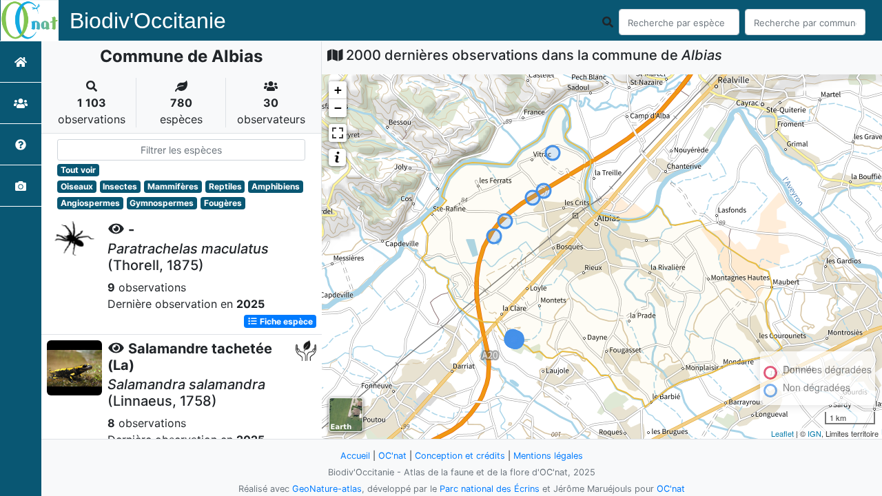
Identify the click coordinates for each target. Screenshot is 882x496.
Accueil (355, 456)
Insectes (120, 186)
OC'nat (392, 456)
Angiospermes (90, 203)
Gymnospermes (162, 203)
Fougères (223, 203)
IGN (814, 433)
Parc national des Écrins (490, 489)
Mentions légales (548, 456)
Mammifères (172, 186)
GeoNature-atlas (327, 489)
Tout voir (78, 170)
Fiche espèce (285, 321)
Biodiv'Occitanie (148, 20)
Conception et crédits (460, 456)
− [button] (338, 108)
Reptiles (225, 186)
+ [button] (338, 90)
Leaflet (782, 433)
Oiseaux (77, 186)
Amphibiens (276, 186)
